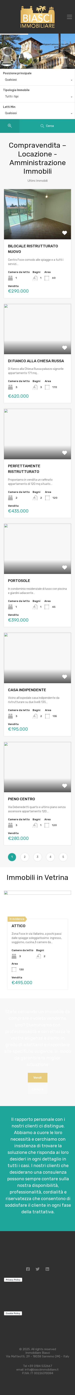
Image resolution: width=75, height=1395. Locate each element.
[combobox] (37, 80)
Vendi (37, 1077)
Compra (37, 1089)
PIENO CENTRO (21, 799)
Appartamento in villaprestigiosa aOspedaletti (56, 47)
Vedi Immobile (37, 229)
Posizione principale (17, 73)
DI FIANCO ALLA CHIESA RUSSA (36, 361)
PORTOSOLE (19, 580)
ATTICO (18, 926)
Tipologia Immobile (16, 90)
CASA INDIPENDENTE (27, 690)
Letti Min (9, 107)
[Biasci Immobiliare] (38, 28)
